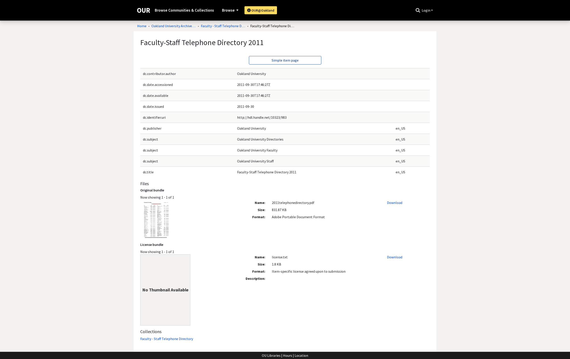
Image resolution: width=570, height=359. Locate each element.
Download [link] (394, 202)
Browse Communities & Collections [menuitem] (184, 10)
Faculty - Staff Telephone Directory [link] (223, 26)
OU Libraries (271, 355)
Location (301, 355)
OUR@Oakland (262, 10)
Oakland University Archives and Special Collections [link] (173, 26)
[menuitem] (229, 10)
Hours (287, 355)
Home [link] (142, 26)
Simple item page (285, 60)
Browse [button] (228, 10)
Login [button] (426, 10)
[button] (418, 10)
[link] (166, 338)
